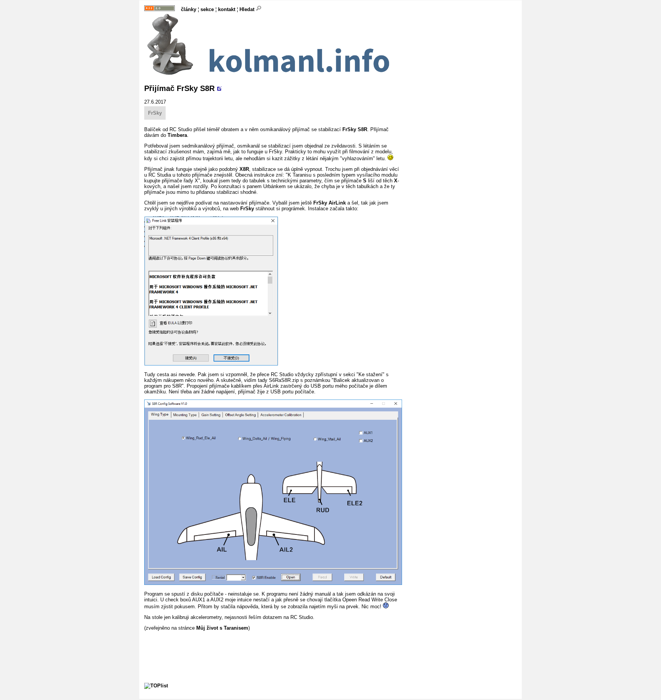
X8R (244, 169)
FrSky (155, 113)
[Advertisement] (283, 648)
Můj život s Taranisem (222, 628)
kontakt (226, 9)
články (188, 9)
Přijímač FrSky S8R (179, 88)
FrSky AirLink (329, 203)
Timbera (177, 135)
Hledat (247, 9)
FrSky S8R (354, 129)
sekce (207, 9)
